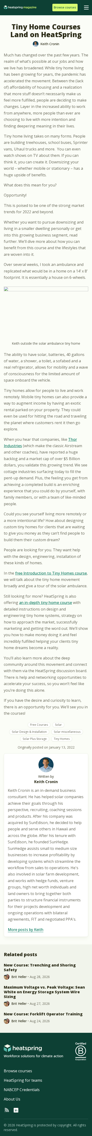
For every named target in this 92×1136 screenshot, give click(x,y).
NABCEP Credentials (22, 1089)
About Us (12, 1099)
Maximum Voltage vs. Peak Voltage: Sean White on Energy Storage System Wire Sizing (44, 992)
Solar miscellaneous (67, 732)
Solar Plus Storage (35, 739)
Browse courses (18, 1070)
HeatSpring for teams (23, 1080)
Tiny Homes (62, 739)
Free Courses (39, 725)
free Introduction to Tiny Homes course (51, 573)
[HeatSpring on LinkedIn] (16, 1110)
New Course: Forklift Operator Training (43, 1014)
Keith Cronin (46, 781)
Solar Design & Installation (29, 732)
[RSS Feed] (6, 1110)
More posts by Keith (25, 929)
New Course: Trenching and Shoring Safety (40, 967)
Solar (58, 725)
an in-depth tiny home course (45, 602)
